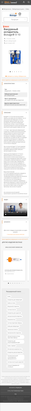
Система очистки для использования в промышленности (13, 357)
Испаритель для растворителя (15, 352)
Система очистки (12, 309)
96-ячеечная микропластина (15, 349)
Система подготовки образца (15, 323)
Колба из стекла (11, 303)
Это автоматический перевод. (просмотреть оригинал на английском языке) (15, 193)
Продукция (14, 19)
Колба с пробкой (11, 345)
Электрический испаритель (14, 333)
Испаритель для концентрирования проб (14, 341)
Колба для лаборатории (13, 326)
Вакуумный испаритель (13, 306)
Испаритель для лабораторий (15, 299)
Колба (9, 296)
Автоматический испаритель (15, 316)
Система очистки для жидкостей (15, 362)
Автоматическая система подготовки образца (14, 336)
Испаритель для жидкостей (14, 313)
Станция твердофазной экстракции (13, 366)
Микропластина (11, 319)
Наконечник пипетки (13, 329)
